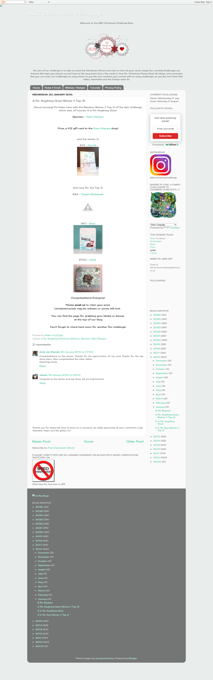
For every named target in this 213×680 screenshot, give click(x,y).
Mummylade (155, 241)
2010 (157, 457)
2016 (157, 357)
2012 (157, 449)
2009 (157, 461)
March (160, 398)
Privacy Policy (113, 87)
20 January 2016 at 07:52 (76, 352)
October (161, 369)
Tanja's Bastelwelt (92, 194)
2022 (157, 331)
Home (36, 87)
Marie (152, 244)
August (160, 377)
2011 (156, 453)
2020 (157, 340)
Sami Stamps (95, 116)
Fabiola (153, 253)
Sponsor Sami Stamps (93, 338)
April (159, 394)
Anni (92, 223)
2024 (157, 323)
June (159, 386)
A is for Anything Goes (50, 610)
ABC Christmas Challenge (64, 13)
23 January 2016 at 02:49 (64, 375)
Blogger (133, 658)
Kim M (92, 145)
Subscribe (165, 136)
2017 (157, 353)
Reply (42, 366)
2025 (157, 319)
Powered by (158, 145)
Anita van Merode (49, 352)
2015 (157, 436)
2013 (157, 445)
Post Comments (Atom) (61, 448)
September (162, 373)
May (159, 390)
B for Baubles (163, 410)
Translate (175, 227)
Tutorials (95, 87)
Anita (93, 259)
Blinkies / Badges (75, 87)
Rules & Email (52, 87)
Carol (152, 247)
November (162, 365)
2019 (157, 344)
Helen (152, 238)
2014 (157, 440)
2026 (157, 315)
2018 (157, 348)
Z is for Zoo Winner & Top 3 (53, 615)
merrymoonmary (104, 658)
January (160, 407)
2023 (157, 327)
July (158, 381)
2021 (157, 336)
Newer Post (41, 441)
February (161, 402)
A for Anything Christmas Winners (60, 338)
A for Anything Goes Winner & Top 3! (167, 415)
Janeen (43, 375)
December (162, 360)
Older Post (135, 441)
